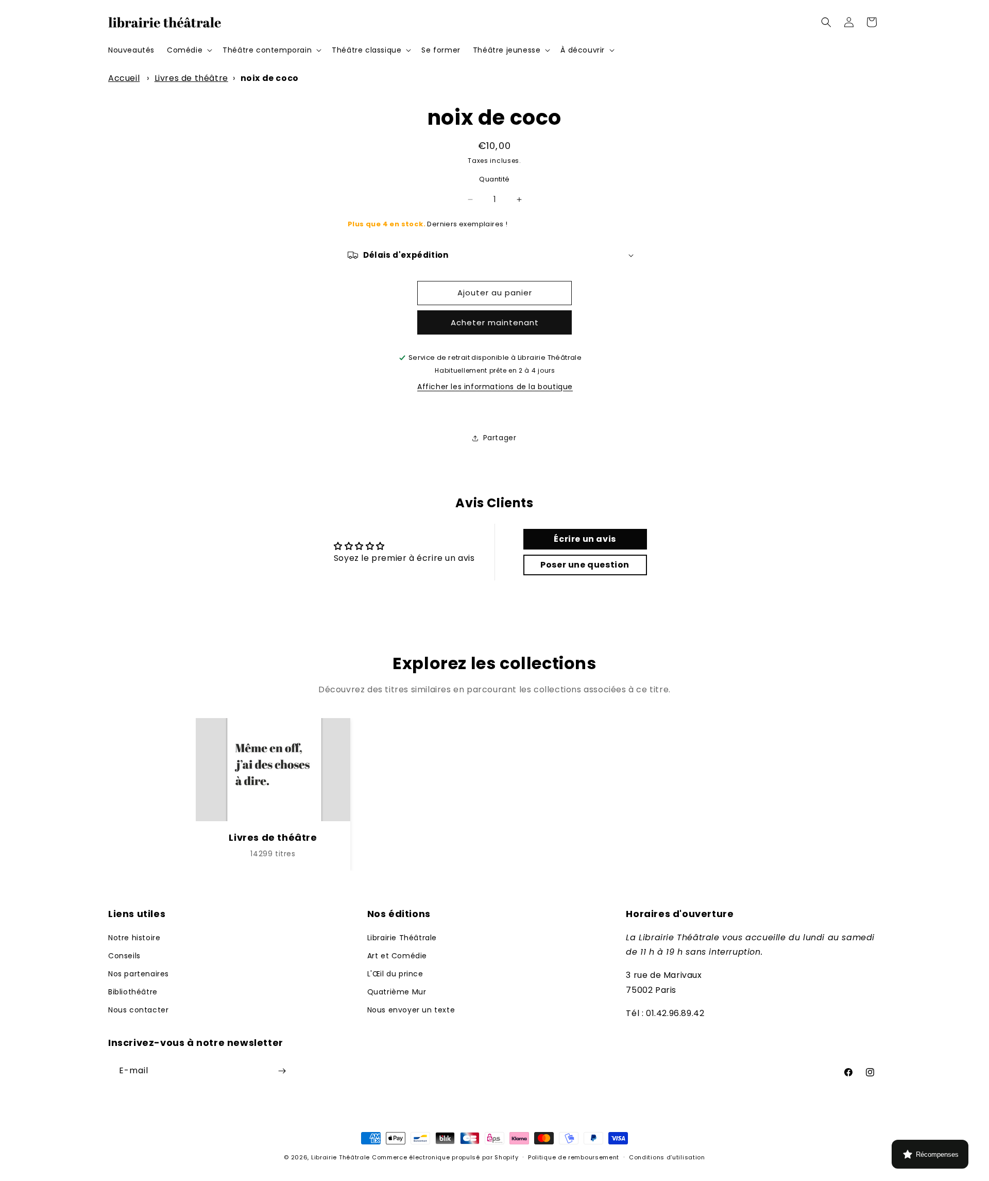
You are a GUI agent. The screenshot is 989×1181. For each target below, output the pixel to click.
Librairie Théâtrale (402, 938)
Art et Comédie (397, 956)
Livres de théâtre (191, 78)
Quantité (494, 179)
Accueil (124, 78)
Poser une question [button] (584, 565)
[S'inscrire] (281, 1071)
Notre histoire (134, 938)
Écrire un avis (585, 539)
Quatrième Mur (397, 992)
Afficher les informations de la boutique (495, 386)
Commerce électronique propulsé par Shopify (445, 1157)
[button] (188, 50)
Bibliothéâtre (133, 992)
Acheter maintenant (495, 322)
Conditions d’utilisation (667, 1157)
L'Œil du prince (395, 974)
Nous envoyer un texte (411, 1010)
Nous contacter (138, 1010)
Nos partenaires (138, 974)
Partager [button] (500, 438)
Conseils (124, 956)
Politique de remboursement (573, 1157)
